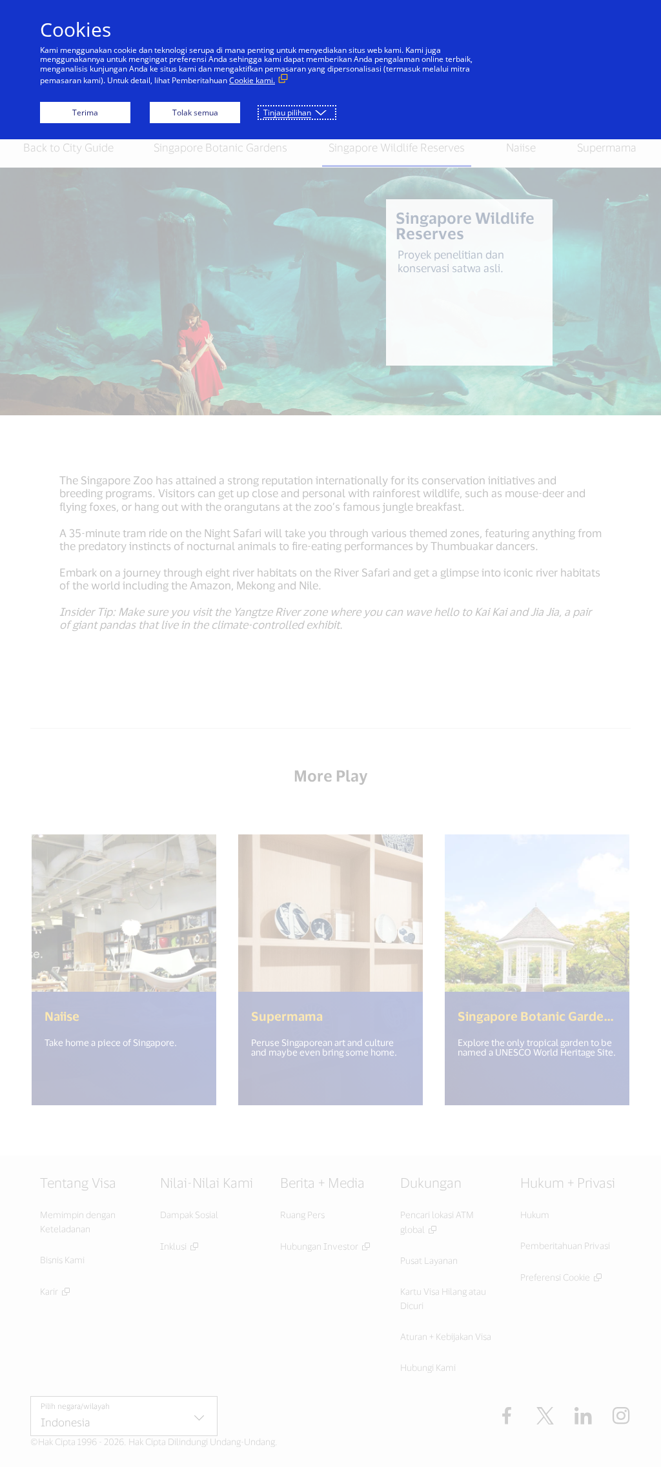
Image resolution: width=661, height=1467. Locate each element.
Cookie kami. (252, 80)
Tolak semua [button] (195, 112)
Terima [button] (85, 112)
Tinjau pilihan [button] (287, 112)
